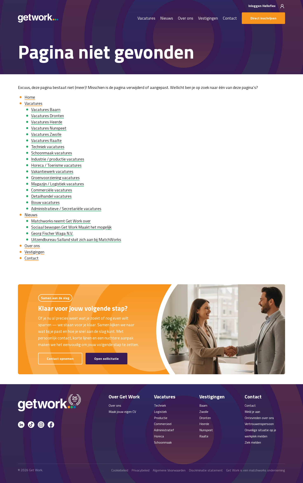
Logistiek (160, 411)
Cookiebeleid (119, 470)
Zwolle (203, 411)
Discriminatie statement (206, 470)
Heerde (204, 423)
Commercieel (162, 423)
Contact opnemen (60, 358)
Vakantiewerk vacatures (52, 171)
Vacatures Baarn (45, 109)
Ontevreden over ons (259, 417)
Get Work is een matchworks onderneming (255, 470)
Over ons (185, 18)
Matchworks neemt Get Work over (61, 221)
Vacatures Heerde (46, 122)
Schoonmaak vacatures (51, 153)
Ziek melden (253, 442)
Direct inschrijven (263, 18)
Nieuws (166, 18)
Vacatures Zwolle (46, 134)
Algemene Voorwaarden (169, 470)
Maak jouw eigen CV (122, 411)
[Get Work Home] (38, 18)
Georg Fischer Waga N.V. (52, 233)
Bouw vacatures (45, 202)
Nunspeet (206, 429)
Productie (160, 417)
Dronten (205, 417)
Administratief (164, 429)
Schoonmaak (163, 442)
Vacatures (146, 18)
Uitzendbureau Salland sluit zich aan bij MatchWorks (76, 239)
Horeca (159, 436)
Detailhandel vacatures (51, 196)
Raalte (203, 436)
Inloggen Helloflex (262, 5)
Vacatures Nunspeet (48, 128)
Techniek (160, 405)
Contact (230, 18)
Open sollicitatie (106, 358)
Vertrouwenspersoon (259, 423)
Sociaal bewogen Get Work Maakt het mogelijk (71, 227)
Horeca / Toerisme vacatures (56, 165)
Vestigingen (208, 18)
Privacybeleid (140, 470)
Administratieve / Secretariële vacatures (66, 208)
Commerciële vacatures (51, 190)
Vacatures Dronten (47, 115)
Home (30, 97)
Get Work (35, 470)
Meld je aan (252, 411)
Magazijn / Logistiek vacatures (57, 184)
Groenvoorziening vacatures (55, 177)
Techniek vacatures (47, 146)
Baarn (203, 405)
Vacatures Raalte (46, 140)
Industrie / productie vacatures (57, 159)
